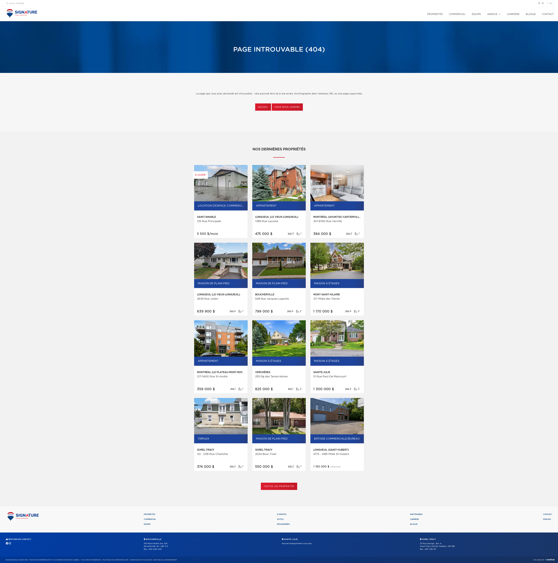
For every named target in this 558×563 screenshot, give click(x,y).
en (551, 4)
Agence (492, 14)
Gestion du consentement (165, 560)
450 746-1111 (430, 549)
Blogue (531, 14)
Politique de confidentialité (115, 560)
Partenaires (416, 514)
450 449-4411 (155, 549)
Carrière (513, 14)
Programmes (283, 524)
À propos (281, 514)
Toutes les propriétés (279, 486)
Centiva (550, 560)
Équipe (476, 14)
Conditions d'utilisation (141, 560)
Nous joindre (16, 4)
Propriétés (435, 14)
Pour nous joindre (287, 107)
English (547, 519)
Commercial (457, 14)
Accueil (263, 107)
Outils (280, 519)
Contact (548, 14)
